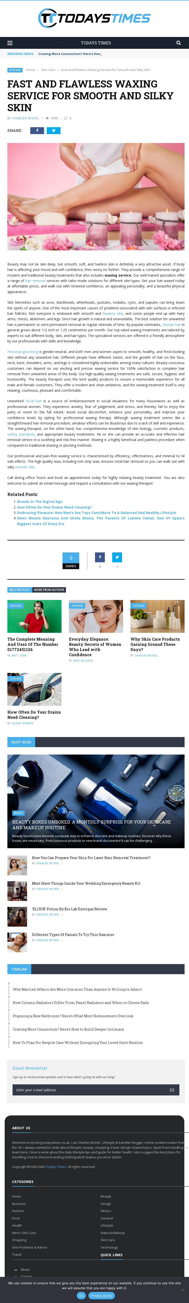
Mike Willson (83, 660)
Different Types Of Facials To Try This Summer (73, 934)
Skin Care (15, 70)
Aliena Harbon (22, 723)
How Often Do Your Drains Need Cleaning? (54, 507)
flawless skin (113, 313)
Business (19, 1203)
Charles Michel (26, 118)
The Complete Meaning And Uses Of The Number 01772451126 (32, 644)
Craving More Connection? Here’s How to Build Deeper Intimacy (90, 54)
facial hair (34, 401)
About (25, 1269)
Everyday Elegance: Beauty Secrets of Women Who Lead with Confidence (95, 646)
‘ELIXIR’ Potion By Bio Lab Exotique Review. (70, 909)
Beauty (18, 813)
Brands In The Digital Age (40, 501)
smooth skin (25, 467)
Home (16, 1196)
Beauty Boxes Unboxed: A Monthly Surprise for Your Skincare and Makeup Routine (91, 824)
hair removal (35, 280)
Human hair (171, 324)
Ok (81, 1296)
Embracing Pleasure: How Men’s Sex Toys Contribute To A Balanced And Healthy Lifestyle (96, 512)
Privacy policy (101, 1296)
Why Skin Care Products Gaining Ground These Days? (155, 644)
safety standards (20, 434)
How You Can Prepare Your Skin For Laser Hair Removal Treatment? (91, 857)
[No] (182, 1289)
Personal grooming (22, 351)
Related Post (19, 590)
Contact (26, 1276)
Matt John (19, 655)
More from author (49, 590)
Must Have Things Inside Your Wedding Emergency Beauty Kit (86, 883)
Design (106, 1203)
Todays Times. (56, 1166)
